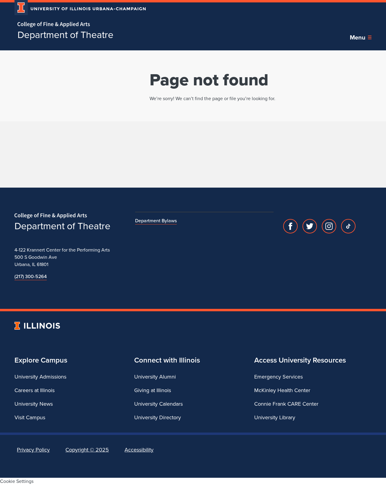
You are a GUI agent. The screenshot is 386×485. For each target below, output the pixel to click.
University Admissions (40, 377)
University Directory (157, 417)
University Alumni (155, 377)
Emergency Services (278, 377)
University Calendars (158, 404)
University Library (274, 417)
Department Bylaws (156, 220)
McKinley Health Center (282, 390)
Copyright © (87, 450)
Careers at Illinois (34, 390)
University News (33, 404)
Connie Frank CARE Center (286, 404)
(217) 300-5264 (30, 276)
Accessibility (139, 450)
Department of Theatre (65, 35)
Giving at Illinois (152, 390)
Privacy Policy (33, 450)
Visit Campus (29, 417)
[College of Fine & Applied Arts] (77, 25)
